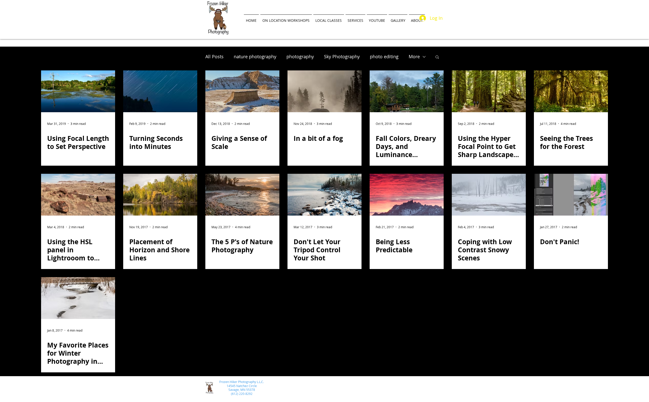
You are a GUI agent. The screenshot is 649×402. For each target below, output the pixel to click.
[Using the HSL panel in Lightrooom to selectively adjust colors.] (78, 195)
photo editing (384, 57)
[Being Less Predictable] (407, 195)
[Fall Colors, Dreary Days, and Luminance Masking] (407, 91)
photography (300, 57)
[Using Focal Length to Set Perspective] (78, 91)
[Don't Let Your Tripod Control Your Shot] (324, 195)
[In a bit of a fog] (324, 91)
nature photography (255, 57)
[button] (437, 57)
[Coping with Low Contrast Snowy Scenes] (489, 195)
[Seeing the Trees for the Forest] (571, 91)
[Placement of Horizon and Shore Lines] (160, 195)
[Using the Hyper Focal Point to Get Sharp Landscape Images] (489, 91)
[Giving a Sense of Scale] (242, 91)
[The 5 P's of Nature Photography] (242, 195)
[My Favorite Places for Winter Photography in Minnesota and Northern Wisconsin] (78, 298)
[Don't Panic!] (571, 195)
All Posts (214, 57)
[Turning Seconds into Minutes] (160, 91)
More (414, 57)
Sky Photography (342, 57)
